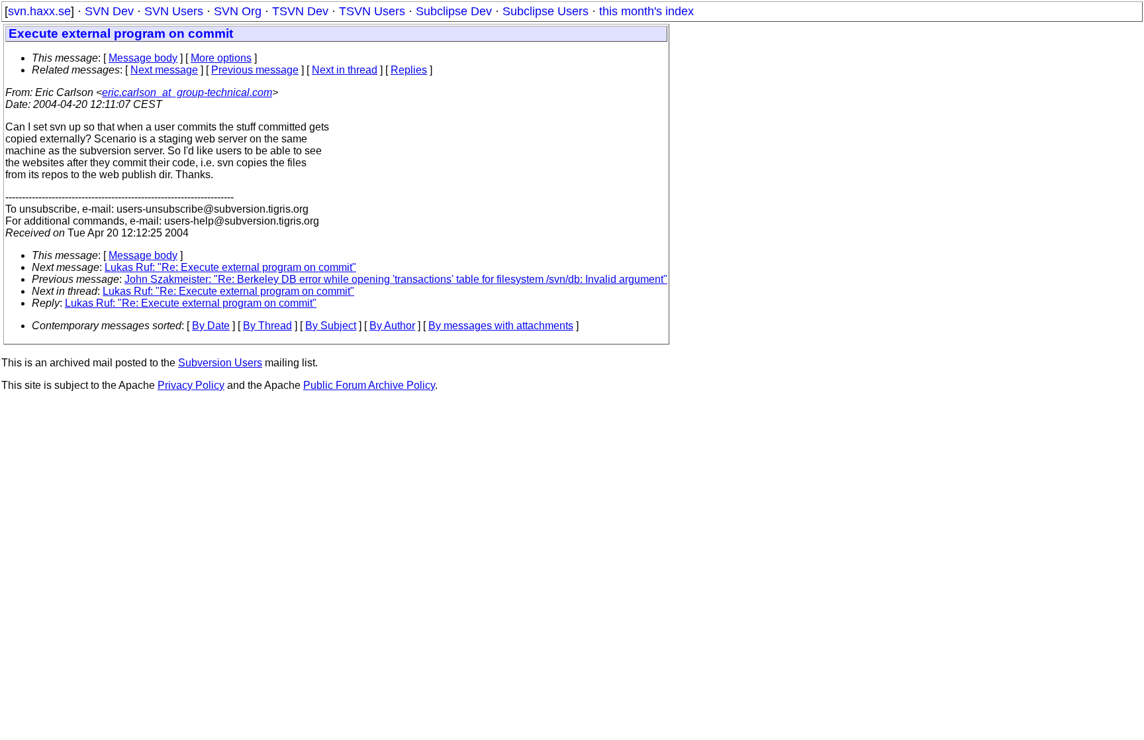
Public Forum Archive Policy (369, 385)
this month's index (646, 11)
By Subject (330, 325)
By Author (392, 325)
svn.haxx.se (39, 11)
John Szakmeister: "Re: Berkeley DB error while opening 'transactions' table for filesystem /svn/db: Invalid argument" (395, 279)
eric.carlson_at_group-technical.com (187, 92)
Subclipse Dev (454, 11)
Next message (164, 70)
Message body (143, 58)
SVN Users (173, 11)
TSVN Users (372, 11)
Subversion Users (220, 362)
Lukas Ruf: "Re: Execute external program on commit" (230, 267)
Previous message (255, 70)
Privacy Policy (191, 385)
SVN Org (238, 11)
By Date (211, 325)
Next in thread (344, 70)
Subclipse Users (545, 11)
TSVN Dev (300, 11)
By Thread (267, 325)
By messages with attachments (500, 325)
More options (221, 58)
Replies (409, 70)
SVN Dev (109, 11)
